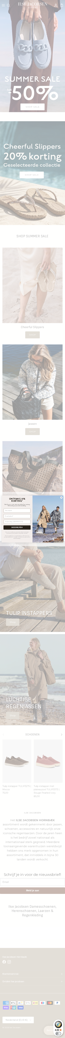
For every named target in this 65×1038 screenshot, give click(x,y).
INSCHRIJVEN (17, 527)
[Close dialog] (61, 497)
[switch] (58, 1033)
